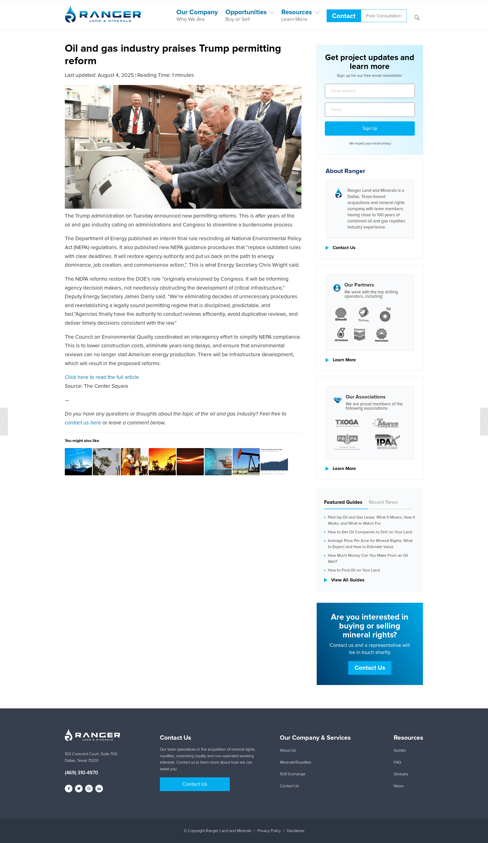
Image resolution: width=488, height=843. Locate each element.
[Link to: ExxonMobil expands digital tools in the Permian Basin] (106, 461)
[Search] (416, 15)
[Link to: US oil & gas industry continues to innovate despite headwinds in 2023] (274, 461)
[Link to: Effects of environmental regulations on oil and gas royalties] (78, 461)
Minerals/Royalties (295, 762)
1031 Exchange (293, 774)
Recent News (383, 502)
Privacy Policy (269, 831)
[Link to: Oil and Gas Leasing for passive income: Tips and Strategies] (246, 461)
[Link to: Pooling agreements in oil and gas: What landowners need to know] (162, 461)
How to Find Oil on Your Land (354, 570)
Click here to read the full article (102, 377)
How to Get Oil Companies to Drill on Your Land (370, 532)
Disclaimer (295, 831)
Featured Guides (343, 502)
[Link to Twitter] (79, 788)
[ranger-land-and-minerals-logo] (103, 19)
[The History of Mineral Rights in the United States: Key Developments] (484, 422)
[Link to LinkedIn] (99, 788)
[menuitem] (197, 15)
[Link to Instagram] (89, 788)
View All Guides (347, 580)
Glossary (401, 774)
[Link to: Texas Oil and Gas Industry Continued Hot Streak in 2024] (190, 461)
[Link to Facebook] (68, 788)
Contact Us (344, 248)
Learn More (344, 360)
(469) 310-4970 (81, 772)
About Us (288, 750)
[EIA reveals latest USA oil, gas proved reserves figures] (4, 422)
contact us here (83, 422)
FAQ (397, 762)
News (399, 786)
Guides (400, 750)
